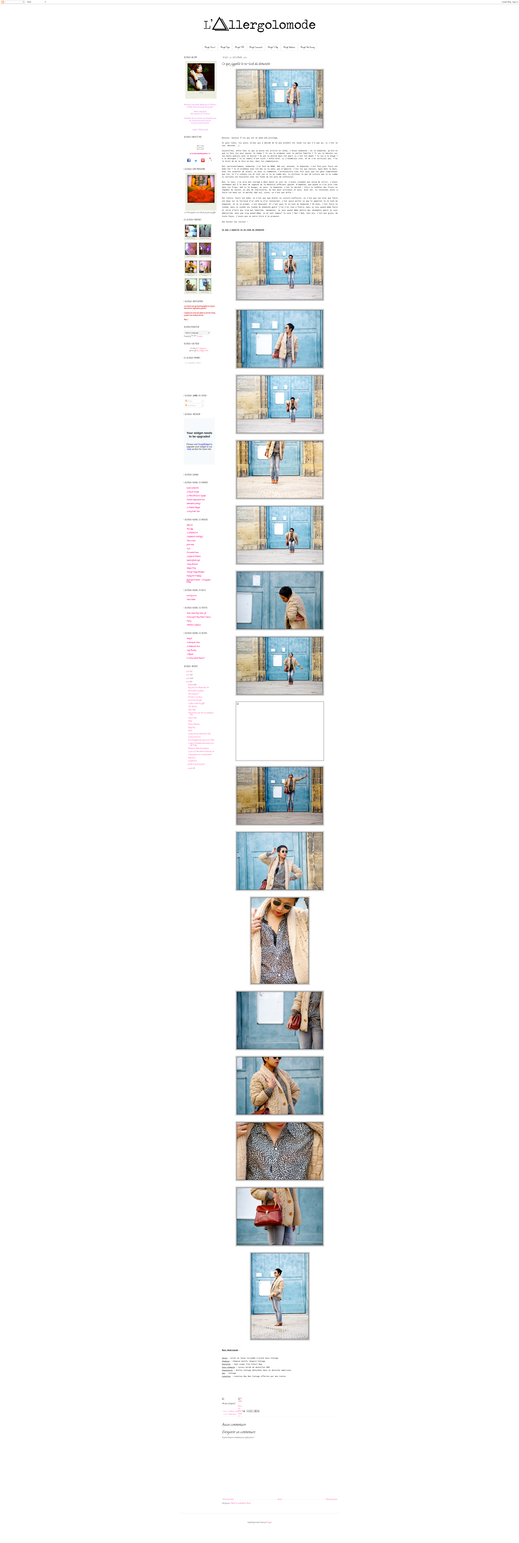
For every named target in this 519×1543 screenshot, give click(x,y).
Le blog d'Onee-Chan (193, 511)
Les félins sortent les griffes (196, 703)
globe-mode (190, 544)
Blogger (269, 1522)
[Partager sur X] (253, 1411)
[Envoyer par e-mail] (248, 1411)
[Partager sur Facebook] (255, 1411)
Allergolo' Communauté (255, 47)
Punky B (189, 638)
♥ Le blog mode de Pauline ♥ (195, 658)
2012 (188, 678)
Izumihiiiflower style (193, 560)
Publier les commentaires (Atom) (241, 1503)
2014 (188, 671)
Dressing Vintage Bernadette (195, 572)
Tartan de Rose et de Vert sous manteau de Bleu (200, 714)
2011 (187, 682)
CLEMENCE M (192, 533)
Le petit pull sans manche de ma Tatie (199, 734)
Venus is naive (191, 540)
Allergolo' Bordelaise (289, 47)
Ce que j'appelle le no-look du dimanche (200, 754)
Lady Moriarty (191, 650)
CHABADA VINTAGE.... (195, 537)
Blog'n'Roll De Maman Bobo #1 (198, 687)
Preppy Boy (191, 727)
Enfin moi (190, 525)
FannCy (189, 621)
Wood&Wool (192, 761)
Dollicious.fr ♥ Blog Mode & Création (199, 617)
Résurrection (192, 758)
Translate (199, 336)
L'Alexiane (190, 654)
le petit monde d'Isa (193, 488)
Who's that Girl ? (193, 694)
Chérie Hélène (191, 599)
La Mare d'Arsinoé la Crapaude (196, 496)
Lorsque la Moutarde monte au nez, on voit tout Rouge (201, 744)
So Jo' (189, 548)
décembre (191, 685)
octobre (190, 768)
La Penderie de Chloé (193, 646)
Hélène (190, 721)
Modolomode (232, 1414)
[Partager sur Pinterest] (258, 1411)
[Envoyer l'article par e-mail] (243, 1411)
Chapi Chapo (192, 710)
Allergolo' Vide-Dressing (307, 47)
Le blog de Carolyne (193, 492)
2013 (188, 675)
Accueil (279, 1499)
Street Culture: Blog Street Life (196, 613)
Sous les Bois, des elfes (195, 700)
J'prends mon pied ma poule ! (196, 764)
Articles (189, 401)
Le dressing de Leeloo (193, 642)
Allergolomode (192, 363)
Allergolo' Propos (225, 47)
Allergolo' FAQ (239, 47)
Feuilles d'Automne (193, 724)
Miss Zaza (190, 529)
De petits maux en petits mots (196, 499)
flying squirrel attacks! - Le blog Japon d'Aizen (199, 581)
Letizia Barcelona (192, 564)
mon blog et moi (192, 595)
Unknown (232, 1411)
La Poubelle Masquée (193, 507)
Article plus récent (228, 1499)
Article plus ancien (331, 1499)
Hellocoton (198, 363)
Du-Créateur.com (200, 348)
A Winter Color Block (195, 697)
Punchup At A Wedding (194, 576)
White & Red (192, 718)
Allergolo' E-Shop (273, 47)
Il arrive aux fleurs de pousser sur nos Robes (201, 740)
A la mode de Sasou (193, 552)
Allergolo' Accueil (209, 47)
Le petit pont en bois (194, 737)
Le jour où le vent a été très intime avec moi (201, 751)
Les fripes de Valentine (194, 556)
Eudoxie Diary (191, 568)
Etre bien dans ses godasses (196, 691)
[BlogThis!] (250, 1411)
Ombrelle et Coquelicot (194, 625)
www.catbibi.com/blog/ (193, 503)
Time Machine (192, 706)
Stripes (190, 730)
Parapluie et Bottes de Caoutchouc (198, 748)
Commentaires (191, 405)
